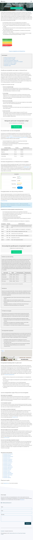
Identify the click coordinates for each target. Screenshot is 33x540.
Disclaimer (24, 533)
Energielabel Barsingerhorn (7, 459)
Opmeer (14, 137)
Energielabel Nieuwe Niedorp (8, 473)
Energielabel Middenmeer (7, 465)
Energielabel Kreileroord (7, 463)
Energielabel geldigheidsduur (9, 374)
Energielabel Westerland (7, 468)
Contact (2, 534)
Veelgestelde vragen (7, 65)
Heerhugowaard (18, 137)
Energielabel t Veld (6, 476)
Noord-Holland (6, 437)
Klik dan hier (22, 499)
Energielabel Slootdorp (7, 464)
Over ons (16, 533)
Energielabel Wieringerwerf (7, 461)
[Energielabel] (3, 1)
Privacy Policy (20, 533)
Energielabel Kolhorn (6, 457)
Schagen (7, 137)
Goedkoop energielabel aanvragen (9, 57)
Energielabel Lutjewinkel (7, 472)
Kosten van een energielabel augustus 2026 (11, 60)
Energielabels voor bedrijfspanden (9, 64)
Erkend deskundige (4, 200)
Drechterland (25, 137)
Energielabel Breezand (7, 455)
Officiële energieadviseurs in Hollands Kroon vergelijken (13, 61)
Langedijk (11, 137)
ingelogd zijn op (6, 483)
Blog (14, 533)
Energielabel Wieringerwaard (8, 456)
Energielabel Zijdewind (7, 477)
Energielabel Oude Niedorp (7, 474)
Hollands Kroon (15, 417)
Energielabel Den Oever (7, 469)
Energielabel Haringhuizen (7, 460)
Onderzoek (11, 533)
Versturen (28, 523)
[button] (17, 51)
